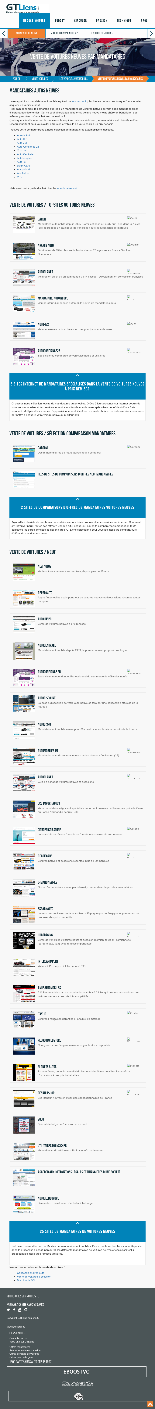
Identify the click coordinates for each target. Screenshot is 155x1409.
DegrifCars (23, 165)
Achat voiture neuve (26, 33)
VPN (19, 176)
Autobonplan (24, 158)
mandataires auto (67, 188)
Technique (124, 21)
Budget (60, 21)
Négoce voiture (34, 21)
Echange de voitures (102, 33)
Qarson (21, 150)
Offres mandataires (19, 1347)
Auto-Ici (21, 161)
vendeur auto (80, 101)
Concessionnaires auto (30, 1272)
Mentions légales (16, 1326)
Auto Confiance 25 (28, 146)
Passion (102, 21)
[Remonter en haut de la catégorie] (77, 375)
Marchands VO (26, 1280)
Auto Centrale (25, 154)
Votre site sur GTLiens (21, 1341)
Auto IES (22, 139)
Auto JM (22, 142)
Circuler (80, 21)
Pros (144, 21)
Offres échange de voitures (24, 1354)
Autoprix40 (23, 169)
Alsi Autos (23, 173)
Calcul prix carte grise (21, 1357)
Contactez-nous (18, 1338)
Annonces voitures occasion (24, 1350)
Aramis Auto (24, 135)
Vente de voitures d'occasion (34, 1276)
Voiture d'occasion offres (64, 33)
